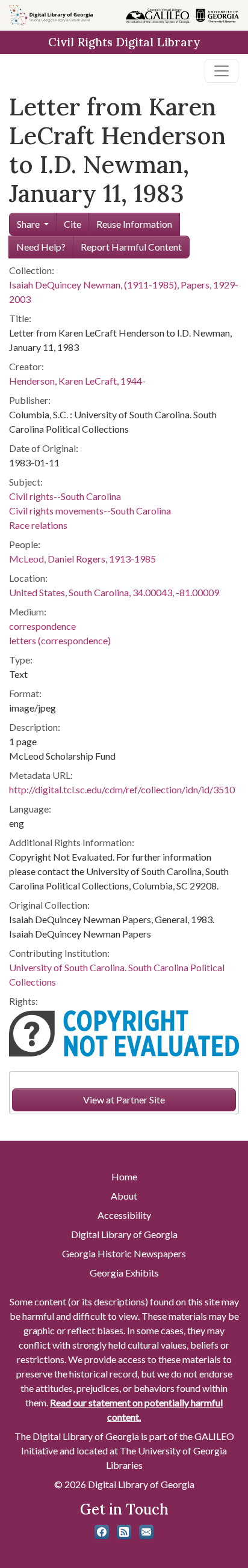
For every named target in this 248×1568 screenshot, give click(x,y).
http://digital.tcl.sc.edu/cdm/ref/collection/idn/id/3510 (122, 789)
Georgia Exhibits (124, 1272)
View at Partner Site (124, 1099)
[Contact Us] (146, 1532)
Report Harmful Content (131, 246)
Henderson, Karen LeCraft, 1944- (77, 380)
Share (28, 224)
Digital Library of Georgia (124, 1234)
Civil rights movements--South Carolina (90, 510)
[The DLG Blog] (124, 1532)
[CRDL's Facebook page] (102, 1532)
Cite (72, 224)
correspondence (42, 626)
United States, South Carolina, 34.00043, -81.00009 (114, 592)
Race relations (38, 525)
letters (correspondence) (60, 640)
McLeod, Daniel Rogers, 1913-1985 (82, 558)
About (124, 1195)
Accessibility (124, 1215)
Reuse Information (134, 224)
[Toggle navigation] (221, 71)
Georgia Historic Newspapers (124, 1253)
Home (124, 1176)
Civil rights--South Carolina (65, 496)
